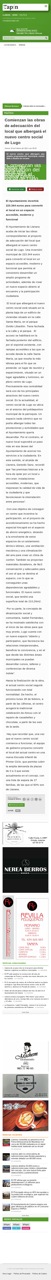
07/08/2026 (16, 1187)
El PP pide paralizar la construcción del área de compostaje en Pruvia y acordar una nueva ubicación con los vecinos (26, 976)
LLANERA (6, 15)
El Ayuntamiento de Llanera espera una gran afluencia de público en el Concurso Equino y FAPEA (30, 1206)
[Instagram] (36, 799)
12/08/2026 (16, 1161)
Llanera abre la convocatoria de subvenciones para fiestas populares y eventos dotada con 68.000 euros (35, 106)
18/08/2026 (16, 1149)
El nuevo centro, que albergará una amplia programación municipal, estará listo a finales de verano (26, 156)
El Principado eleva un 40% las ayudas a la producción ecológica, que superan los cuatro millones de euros (30, 1194)
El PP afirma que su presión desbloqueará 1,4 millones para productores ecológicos (25, 1182)
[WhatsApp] (24, 799)
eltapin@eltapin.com (11, 21)
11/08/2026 (16, 1175)
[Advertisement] (25, 75)
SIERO (14, 15)
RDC (18, 811)
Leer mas (25, 1012)
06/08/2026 (16, 1211)
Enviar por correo (16, 805)
